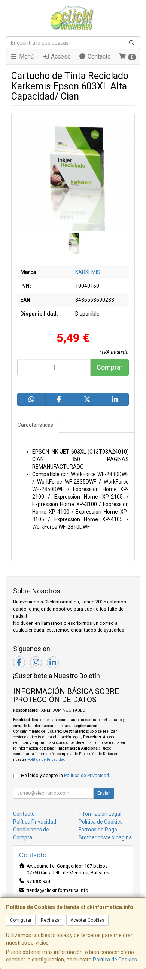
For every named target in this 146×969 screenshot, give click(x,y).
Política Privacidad (34, 822)
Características (35, 425)
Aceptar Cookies (87, 920)
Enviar (103, 793)
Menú (26, 56)
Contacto (98, 56)
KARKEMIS (87, 272)
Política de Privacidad (47, 759)
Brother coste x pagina (105, 837)
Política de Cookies (115, 960)
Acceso (60, 56)
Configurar (20, 920)
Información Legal (100, 814)
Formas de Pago (98, 830)
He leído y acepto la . (65, 775)
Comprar (109, 367)
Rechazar (51, 920)
